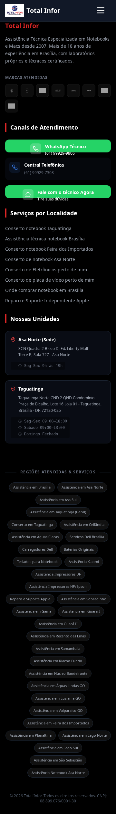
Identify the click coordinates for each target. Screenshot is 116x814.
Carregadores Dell (37, 549)
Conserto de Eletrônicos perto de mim (46, 269)
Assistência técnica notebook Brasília (45, 239)
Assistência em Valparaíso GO (58, 710)
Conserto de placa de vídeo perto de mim (49, 280)
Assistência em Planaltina (31, 735)
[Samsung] (88, 90)
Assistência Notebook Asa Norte (58, 772)
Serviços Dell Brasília (87, 536)
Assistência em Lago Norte (85, 735)
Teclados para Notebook (37, 561)
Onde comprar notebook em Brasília (44, 290)
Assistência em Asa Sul (58, 499)
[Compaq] (11, 106)
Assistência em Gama (33, 611)
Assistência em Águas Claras (35, 536)
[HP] (104, 90)
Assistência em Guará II (58, 623)
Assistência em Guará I (81, 611)
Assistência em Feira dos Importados (58, 723)
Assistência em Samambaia (58, 648)
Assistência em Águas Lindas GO (58, 685)
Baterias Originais (79, 549)
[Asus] (58, 90)
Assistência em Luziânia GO (58, 698)
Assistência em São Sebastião (58, 760)
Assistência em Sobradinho (83, 598)
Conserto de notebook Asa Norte (40, 259)
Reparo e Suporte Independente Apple (47, 300)
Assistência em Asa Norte (82, 487)
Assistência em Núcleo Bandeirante (58, 673)
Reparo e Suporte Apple (30, 598)
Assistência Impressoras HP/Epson (58, 586)
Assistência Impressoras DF (58, 574)
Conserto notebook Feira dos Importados (49, 249)
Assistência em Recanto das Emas (58, 636)
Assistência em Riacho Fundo (58, 660)
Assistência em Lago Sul (58, 747)
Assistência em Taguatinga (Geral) (58, 511)
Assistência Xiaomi (84, 561)
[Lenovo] (73, 90)
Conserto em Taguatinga (32, 524)
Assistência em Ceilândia (84, 524)
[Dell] (27, 90)
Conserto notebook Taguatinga (38, 228)
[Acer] (42, 90)
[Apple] (11, 90)
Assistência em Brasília (32, 487)
